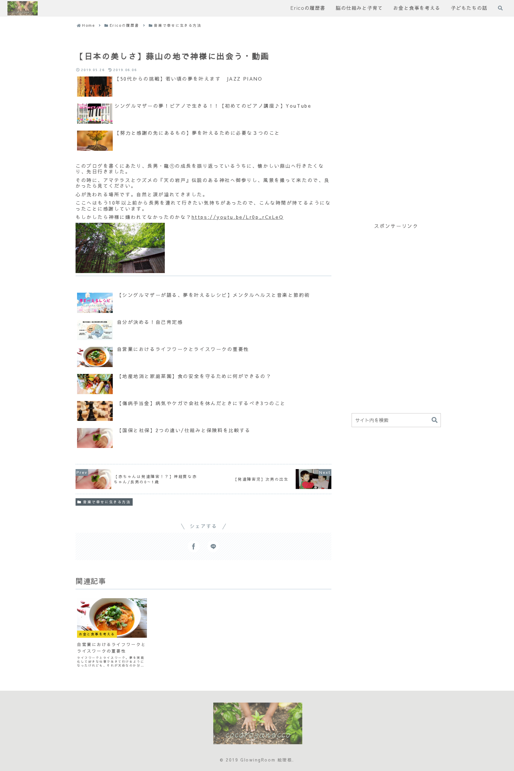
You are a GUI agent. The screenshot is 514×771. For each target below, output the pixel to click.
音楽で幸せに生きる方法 (107, 501)
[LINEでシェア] (213, 546)
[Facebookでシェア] (194, 546)
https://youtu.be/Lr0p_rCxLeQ (238, 217)
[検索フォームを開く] (500, 8)
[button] (434, 420)
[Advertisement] (396, 129)
